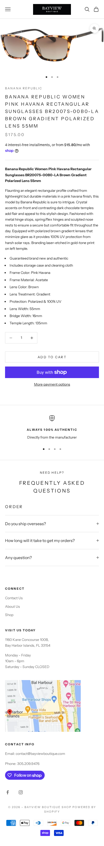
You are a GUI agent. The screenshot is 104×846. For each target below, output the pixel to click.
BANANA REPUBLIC (23, 88)
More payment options (52, 384)
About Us (12, 606)
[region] (52, 427)
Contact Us (14, 598)
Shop (9, 615)
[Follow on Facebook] (7, 792)
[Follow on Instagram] (20, 792)
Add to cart (52, 357)
